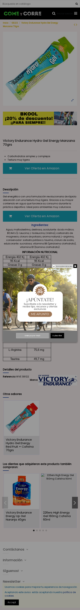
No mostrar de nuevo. (64, 266)
